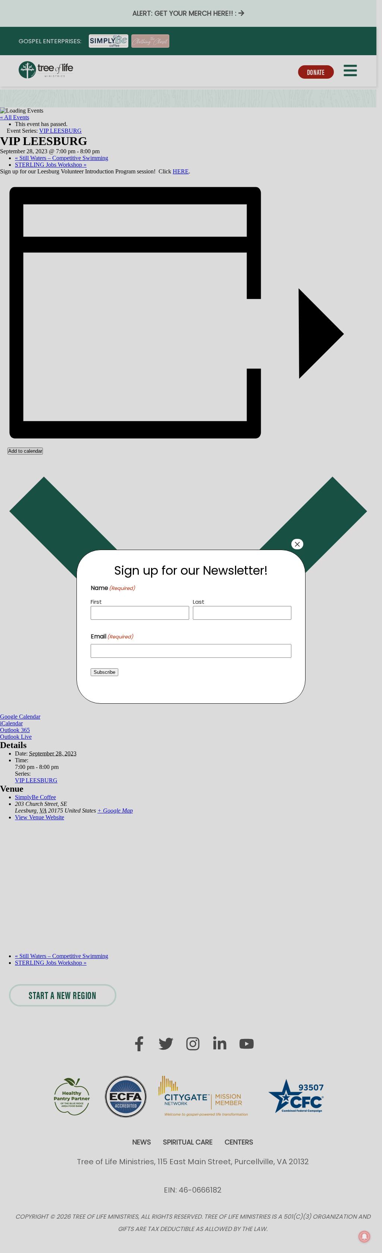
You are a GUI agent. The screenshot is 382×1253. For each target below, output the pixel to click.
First (96, 602)
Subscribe (104, 672)
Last (198, 602)
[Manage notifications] (364, 1237)
